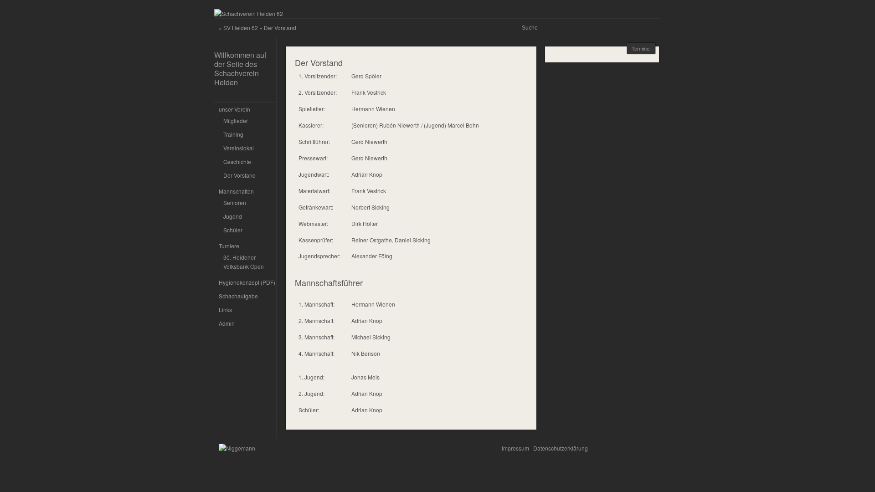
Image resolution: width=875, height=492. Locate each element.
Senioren (234, 202)
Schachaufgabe (238, 296)
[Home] (248, 13)
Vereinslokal (238, 148)
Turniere (229, 246)
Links (225, 309)
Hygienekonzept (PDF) (247, 282)
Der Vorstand (239, 175)
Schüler (232, 230)
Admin (227, 323)
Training (233, 134)
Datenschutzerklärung (560, 448)
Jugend (232, 216)
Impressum (515, 448)
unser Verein (234, 109)
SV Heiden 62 (240, 27)
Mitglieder (235, 120)
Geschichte (237, 161)
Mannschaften (236, 191)
